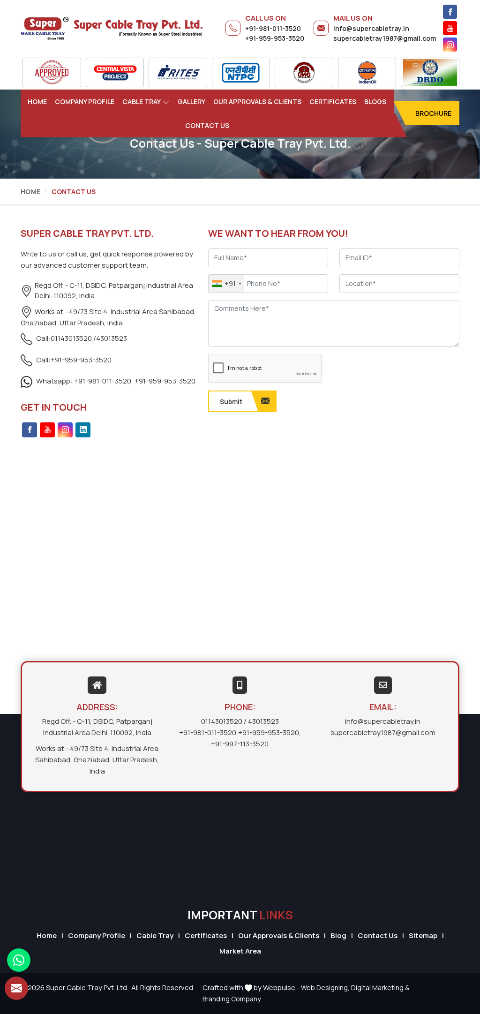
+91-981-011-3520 (273, 28)
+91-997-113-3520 (240, 744)
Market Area (240, 951)
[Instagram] (450, 45)
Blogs (375, 101)
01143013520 (221, 721)
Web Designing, (325, 987)
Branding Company (231, 998)
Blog (338, 935)
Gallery (191, 101)
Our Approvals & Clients (257, 101)
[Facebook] (450, 12)
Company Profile (84, 101)
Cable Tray (141, 101)
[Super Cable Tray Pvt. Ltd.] (111, 28)
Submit (231, 401)
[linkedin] (82, 429)
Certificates (332, 101)
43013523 (111, 338)
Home (37, 101)
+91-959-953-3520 (274, 38)
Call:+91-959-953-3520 (73, 360)
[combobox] (226, 284)
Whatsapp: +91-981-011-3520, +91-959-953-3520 (115, 381)
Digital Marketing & (380, 987)
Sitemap (423, 935)
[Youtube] (450, 28)
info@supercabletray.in (371, 28)
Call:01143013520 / (65, 338)
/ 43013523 (261, 721)
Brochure (433, 113)
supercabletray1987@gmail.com (384, 38)
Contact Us (207, 125)
